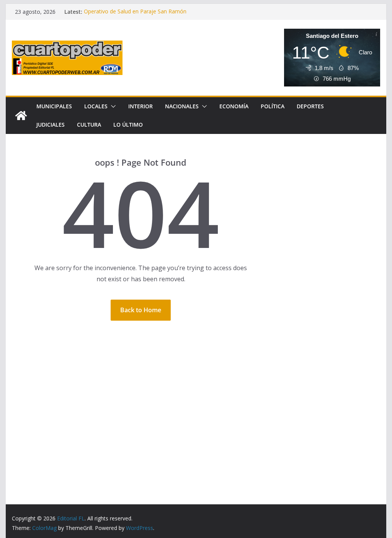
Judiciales (50, 124)
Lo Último (128, 124)
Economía (233, 106)
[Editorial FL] (21, 115)
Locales (96, 106)
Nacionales (182, 106)
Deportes (310, 106)
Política (272, 106)
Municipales (54, 106)
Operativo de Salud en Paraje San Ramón (135, 11)
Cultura (89, 124)
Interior (140, 106)
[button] (112, 106)
